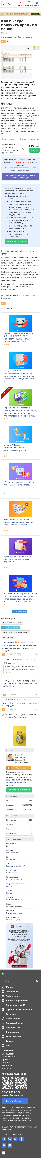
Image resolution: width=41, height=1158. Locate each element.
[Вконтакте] (10, 1139)
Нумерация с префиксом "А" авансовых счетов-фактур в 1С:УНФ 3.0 (17, 559)
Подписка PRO (9, 1057)
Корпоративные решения (18, 1009)
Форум (9, 1041)
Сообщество (8, 1054)
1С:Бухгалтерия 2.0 (14, 879)
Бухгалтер (10, 859)
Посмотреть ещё (20, 612)
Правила (6, 1059)
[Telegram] (4, 1139)
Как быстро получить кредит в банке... (19, 25)
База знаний (11, 991)
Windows (9, 886)
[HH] (15, 1139)
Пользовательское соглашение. (16, 1118)
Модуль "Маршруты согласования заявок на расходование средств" (15, 448)
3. (3, 700)
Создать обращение (15, 1101)
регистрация (8, 717)
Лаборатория (12, 996)
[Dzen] (21, 1139)
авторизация (21, 717)
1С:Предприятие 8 (13, 873)
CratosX (9, 700)
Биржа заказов (13, 1036)
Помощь (6, 1062)
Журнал (9, 987)
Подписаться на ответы (13, 623)
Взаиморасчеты (12, 853)
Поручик (10, 642)
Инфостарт (6, 298)
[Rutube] (10, 1145)
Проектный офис (14, 1023)
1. (3, 642)
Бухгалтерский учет (14, 913)
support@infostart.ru (12, 1095)
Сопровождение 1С (15, 1005)
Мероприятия (12, 1027)
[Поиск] (9, 3)
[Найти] (37, 981)
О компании (8, 1050)
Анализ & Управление (16, 1000)
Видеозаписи (12, 1032)
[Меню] (3, 3)
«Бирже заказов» (14, 782)
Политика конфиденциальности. (17, 1120)
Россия (9, 893)
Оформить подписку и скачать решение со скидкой (20, 176)
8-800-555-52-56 (11, 1092)
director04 (11, 659)
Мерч (8, 1045)
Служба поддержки (15, 1074)
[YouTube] (4, 1145)
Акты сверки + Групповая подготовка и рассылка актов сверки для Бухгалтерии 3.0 (18, 522)
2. (4, 659)
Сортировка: (15, 632)
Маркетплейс (12, 1018)
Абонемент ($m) (13, 920)
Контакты (6, 1068)
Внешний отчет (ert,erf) (15, 866)
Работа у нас (8, 1065)
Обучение (10, 1014)
